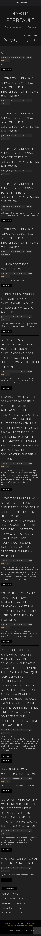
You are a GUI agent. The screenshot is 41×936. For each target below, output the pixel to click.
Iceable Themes (29, 925)
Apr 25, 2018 (6, 463)
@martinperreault (15, 908)
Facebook (11, 930)
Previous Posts (10, 888)
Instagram (28, 57)
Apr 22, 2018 (6, 560)
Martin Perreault (20, 2)
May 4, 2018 (6, 101)
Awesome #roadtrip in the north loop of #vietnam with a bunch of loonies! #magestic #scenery (18, 303)
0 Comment (6, 60)
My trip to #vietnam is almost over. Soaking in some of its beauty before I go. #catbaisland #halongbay (20, 87)
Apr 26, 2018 (6, 371)
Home (24, 35)
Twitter (25, 930)
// (2, 52)
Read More (6, 69)
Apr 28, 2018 (6, 273)
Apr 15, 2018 (6, 831)
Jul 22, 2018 (6, 57)
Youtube (31, 930)
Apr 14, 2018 (6, 868)
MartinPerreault (17, 57)
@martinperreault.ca (17, 899)
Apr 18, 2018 (6, 778)
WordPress (10, 925)
